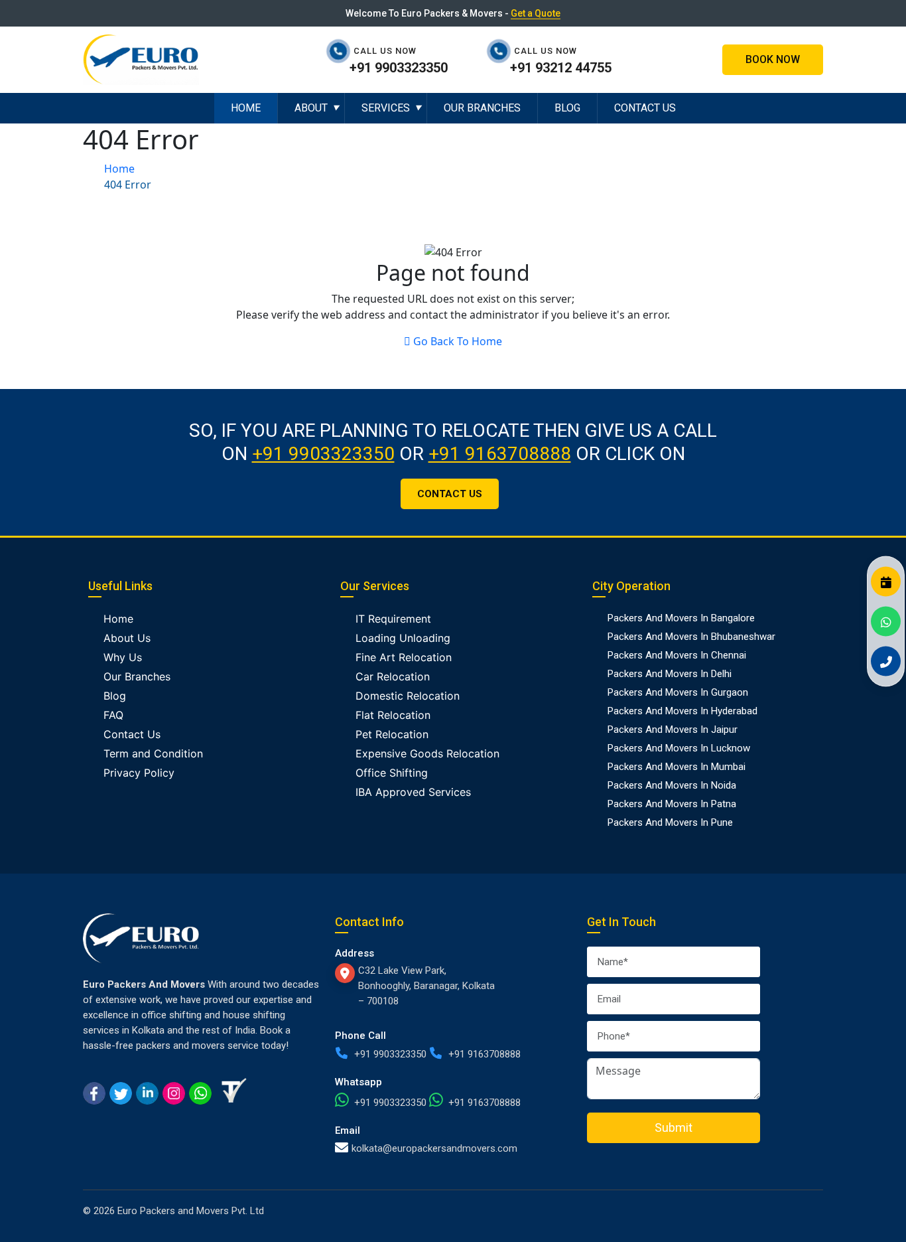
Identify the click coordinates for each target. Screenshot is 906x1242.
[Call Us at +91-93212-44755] (502, 51)
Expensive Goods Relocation (427, 753)
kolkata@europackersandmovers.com (434, 1148)
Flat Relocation (393, 715)
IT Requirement (393, 618)
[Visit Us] (346, 973)
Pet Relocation (392, 734)
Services (385, 108)
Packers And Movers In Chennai (677, 655)
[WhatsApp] (886, 621)
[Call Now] (886, 661)
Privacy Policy (138, 772)
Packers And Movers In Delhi (670, 674)
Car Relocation (393, 676)
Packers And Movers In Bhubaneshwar (691, 637)
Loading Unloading (403, 638)
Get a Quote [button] (535, 13)
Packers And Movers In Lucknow (679, 748)
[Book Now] (886, 581)
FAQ (113, 715)
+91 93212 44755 (561, 68)
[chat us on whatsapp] (200, 1092)
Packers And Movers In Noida (672, 785)
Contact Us (645, 108)
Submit (673, 1127)
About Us (127, 638)
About (311, 108)
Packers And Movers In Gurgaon (678, 692)
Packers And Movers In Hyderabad (682, 711)
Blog (567, 108)
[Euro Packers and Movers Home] (141, 58)
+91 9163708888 (499, 454)
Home (246, 108)
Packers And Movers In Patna (672, 804)
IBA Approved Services (413, 792)
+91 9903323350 (399, 68)
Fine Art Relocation (404, 657)
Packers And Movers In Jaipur (673, 730)
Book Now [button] (772, 59)
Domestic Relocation (408, 695)
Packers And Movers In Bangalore (681, 618)
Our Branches (482, 108)
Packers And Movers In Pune (670, 822)
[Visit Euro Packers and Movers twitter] (120, 1092)
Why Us (122, 657)
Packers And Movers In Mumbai (676, 767)
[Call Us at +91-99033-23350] (342, 51)
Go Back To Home (457, 341)
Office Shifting (392, 772)
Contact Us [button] (449, 494)
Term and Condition (153, 753)
